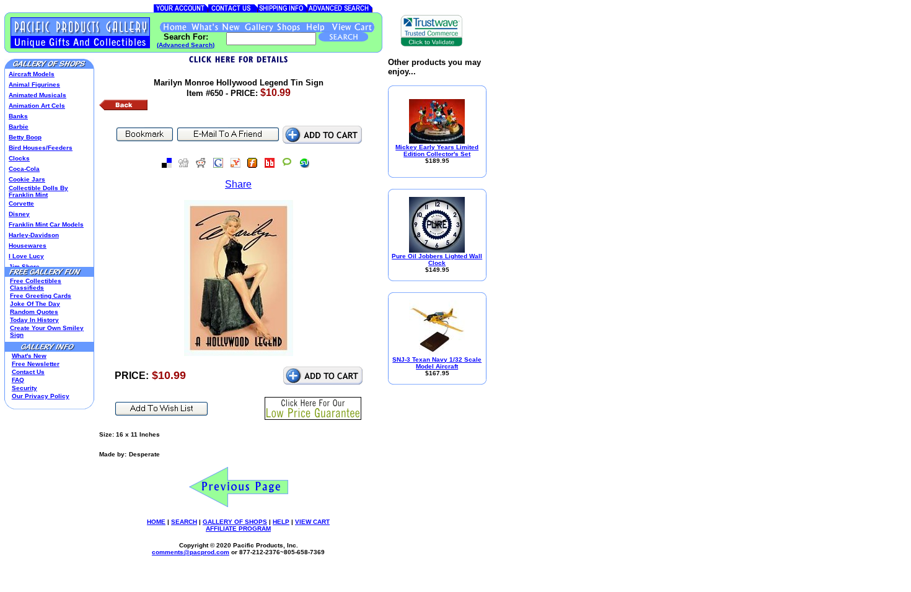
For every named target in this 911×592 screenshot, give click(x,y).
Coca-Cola (24, 168)
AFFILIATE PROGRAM (238, 528)
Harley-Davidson (34, 235)
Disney (19, 214)
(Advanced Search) (185, 44)
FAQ (18, 380)
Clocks (19, 158)
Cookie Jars (27, 179)
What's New (29, 355)
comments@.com (190, 552)
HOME (156, 521)
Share (238, 184)
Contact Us (28, 371)
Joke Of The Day (35, 303)
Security (24, 388)
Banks (18, 116)
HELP (281, 521)
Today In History (34, 319)
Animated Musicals (37, 95)
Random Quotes (34, 311)
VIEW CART (312, 521)
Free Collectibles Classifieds (35, 284)
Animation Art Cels (37, 105)
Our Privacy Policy (40, 396)
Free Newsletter (35, 363)
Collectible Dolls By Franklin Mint (38, 191)
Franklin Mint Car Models (46, 224)
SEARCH (184, 521)
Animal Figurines (34, 84)
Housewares (27, 245)
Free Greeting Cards (40, 295)
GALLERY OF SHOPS (235, 521)
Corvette (21, 203)
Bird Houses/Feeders (41, 147)
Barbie (19, 126)
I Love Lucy (26, 256)
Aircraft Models (32, 74)
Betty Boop (25, 137)
